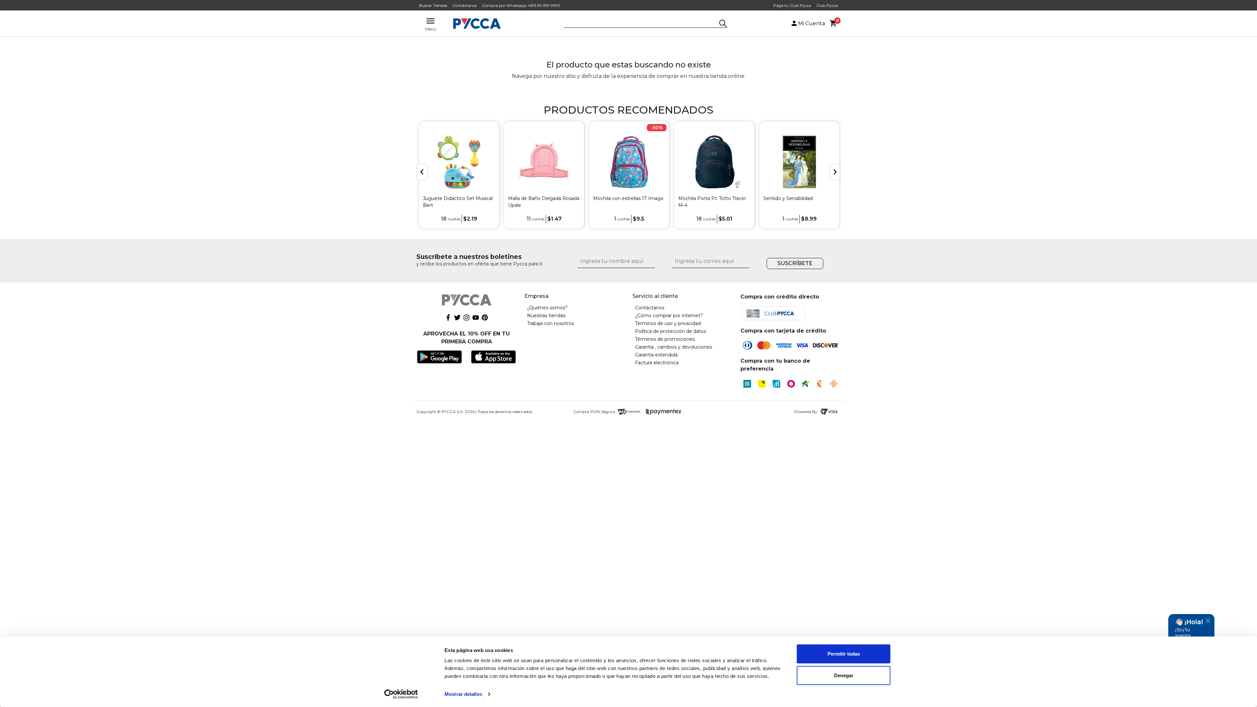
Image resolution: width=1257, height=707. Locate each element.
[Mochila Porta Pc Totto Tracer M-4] (714, 162)
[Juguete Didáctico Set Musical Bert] (459, 162)
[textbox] (641, 24)
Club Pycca (827, 5)
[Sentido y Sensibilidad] (799, 162)
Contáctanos (464, 5)
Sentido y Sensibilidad (788, 198)
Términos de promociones (665, 339)
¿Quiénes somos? (547, 308)
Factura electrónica (657, 363)
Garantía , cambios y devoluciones (673, 347)
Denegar (843, 675)
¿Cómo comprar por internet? (669, 315)
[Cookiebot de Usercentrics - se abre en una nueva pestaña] (401, 694)
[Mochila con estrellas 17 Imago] (629, 162)
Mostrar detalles (463, 694)
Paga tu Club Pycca (792, 5)
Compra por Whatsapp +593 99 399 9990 (521, 5)
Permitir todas (844, 654)
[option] (458, 175)
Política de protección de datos (670, 331)
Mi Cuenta (811, 23)
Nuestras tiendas (546, 315)
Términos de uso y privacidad (668, 323)
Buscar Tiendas (433, 5)
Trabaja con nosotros (550, 323)
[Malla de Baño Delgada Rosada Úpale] (544, 162)
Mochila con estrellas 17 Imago (628, 198)
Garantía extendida (656, 355)
